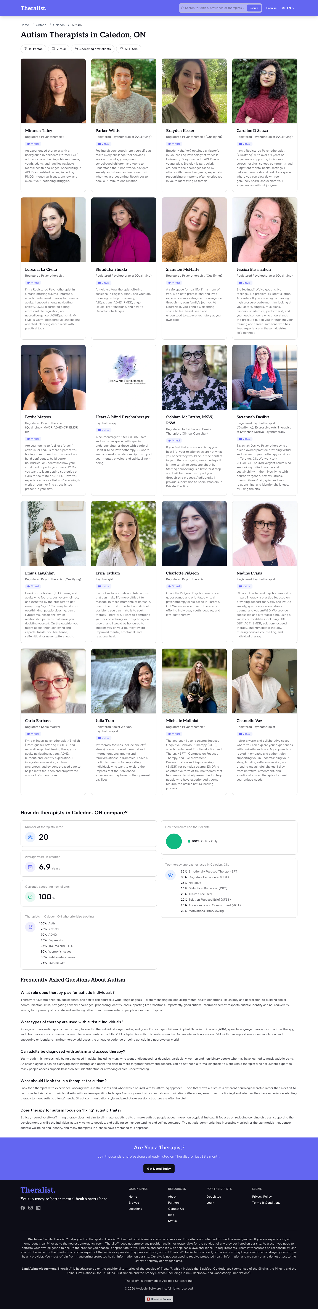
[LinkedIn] (38, 1208)
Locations (135, 1209)
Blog (171, 1215)
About (172, 1196)
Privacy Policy (262, 1196)
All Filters (131, 49)
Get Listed (214, 1196)
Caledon (59, 25)
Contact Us (176, 1209)
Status (172, 1221)
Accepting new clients (95, 49)
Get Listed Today (159, 1169)
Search (254, 8)
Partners (174, 1203)
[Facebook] (23, 1208)
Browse (271, 8)
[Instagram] (30, 1208)
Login (210, 1203)
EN (289, 8)
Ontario (41, 25)
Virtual (61, 49)
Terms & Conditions (266, 1203)
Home (25, 25)
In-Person (36, 49)
